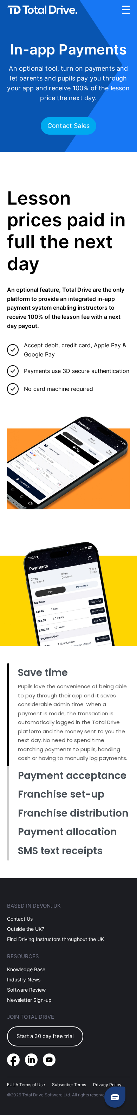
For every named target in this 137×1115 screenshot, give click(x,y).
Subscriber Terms (69, 1084)
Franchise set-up (61, 794)
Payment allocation (67, 832)
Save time (43, 672)
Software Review (26, 990)
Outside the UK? (25, 929)
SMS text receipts (60, 851)
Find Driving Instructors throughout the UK (55, 939)
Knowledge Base (26, 969)
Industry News (23, 979)
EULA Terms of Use (26, 1084)
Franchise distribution (73, 813)
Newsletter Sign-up (29, 1000)
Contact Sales (68, 125)
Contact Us (20, 919)
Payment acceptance (72, 775)
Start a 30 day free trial (45, 1036)
